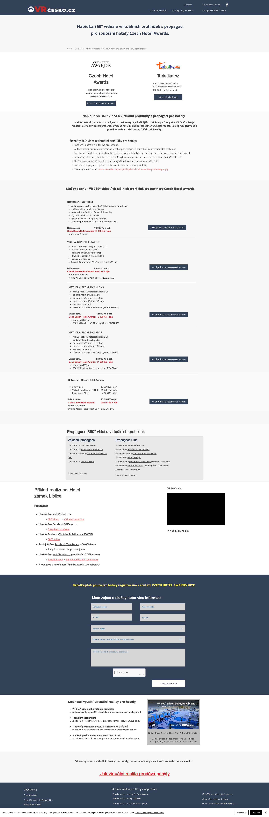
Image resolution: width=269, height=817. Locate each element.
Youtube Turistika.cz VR (144, 453)
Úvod (69, 49)
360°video (53, 519)
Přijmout (256, 812)
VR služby (79, 49)
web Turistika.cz (135, 465)
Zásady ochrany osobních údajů (149, 812)
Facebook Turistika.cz (140, 461)
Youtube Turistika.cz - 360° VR (76, 534)
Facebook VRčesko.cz (92, 449)
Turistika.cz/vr (55, 559)
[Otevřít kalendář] (181, 639)
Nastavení (241, 812)
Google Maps (87, 461)
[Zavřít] (265, 812)
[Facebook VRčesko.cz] (226, 4)
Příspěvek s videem (58, 529)
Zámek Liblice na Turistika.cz (82, 559)
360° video (54, 539)
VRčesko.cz (64, 514)
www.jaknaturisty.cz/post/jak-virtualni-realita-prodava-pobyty (133, 169)
